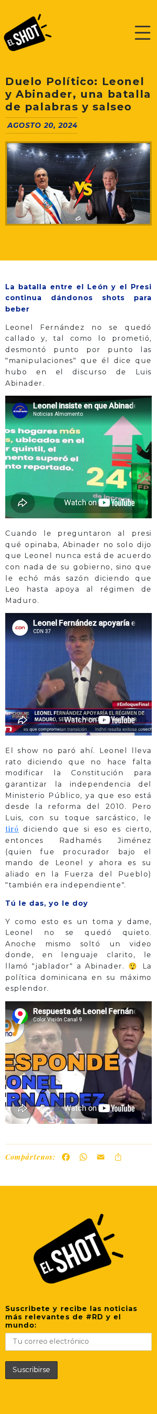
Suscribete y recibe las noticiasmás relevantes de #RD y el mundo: (71, 1316)
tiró (12, 828)
